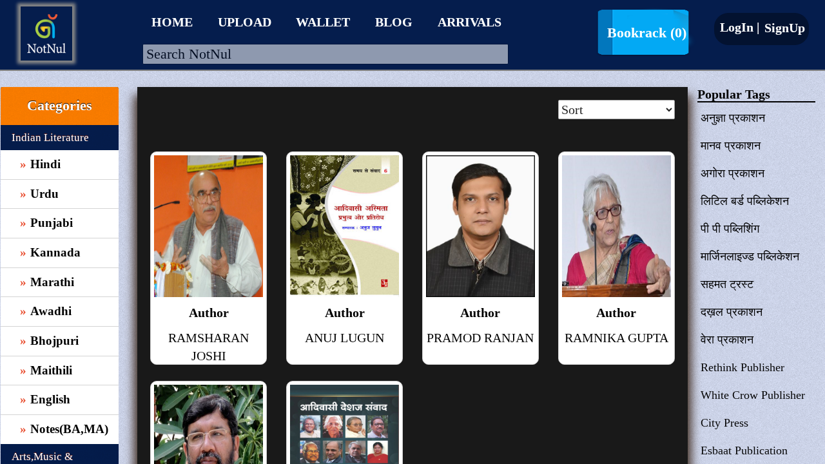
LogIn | (739, 27)
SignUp (783, 28)
